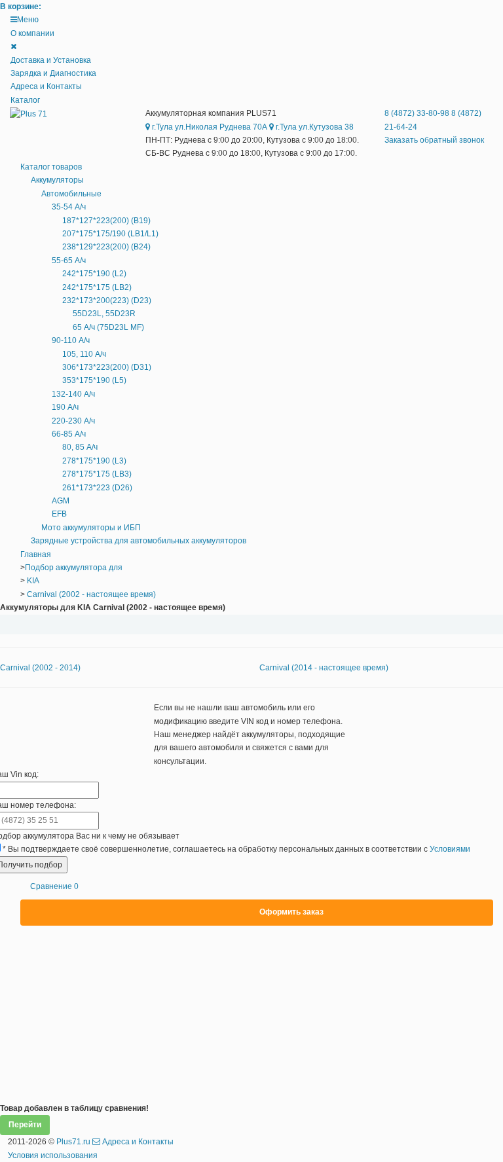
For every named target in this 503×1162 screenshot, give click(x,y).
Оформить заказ (291, 912)
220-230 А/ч (73, 421)
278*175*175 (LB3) (97, 474)
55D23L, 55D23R (104, 313)
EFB (59, 513)
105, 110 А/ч (84, 354)
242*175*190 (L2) (94, 273)
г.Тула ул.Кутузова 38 (314, 127)
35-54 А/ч (69, 206)
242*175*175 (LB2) (97, 287)
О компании (32, 33)
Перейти (25, 1124)
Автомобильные (71, 193)
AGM (60, 500)
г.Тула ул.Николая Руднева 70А (208, 127)
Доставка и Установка (50, 60)
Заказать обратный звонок (434, 140)
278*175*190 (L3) (94, 460)
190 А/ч (65, 407)
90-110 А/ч (71, 340)
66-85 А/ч (69, 434)
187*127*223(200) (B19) (106, 220)
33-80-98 (417, 113)
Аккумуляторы (57, 180)
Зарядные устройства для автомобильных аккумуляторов (138, 540)
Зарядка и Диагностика (53, 73)
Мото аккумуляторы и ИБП (91, 527)
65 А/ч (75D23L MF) (108, 327)
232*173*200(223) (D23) (106, 300)
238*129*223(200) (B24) (106, 246)
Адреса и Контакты (46, 86)
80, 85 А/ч (80, 447)
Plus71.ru (73, 1141)
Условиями (450, 849)
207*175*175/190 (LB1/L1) (110, 233)
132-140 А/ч (73, 394)
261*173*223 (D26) (97, 487)
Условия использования (53, 1155)
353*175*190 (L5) (94, 380)
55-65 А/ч (69, 260)
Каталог (25, 100)
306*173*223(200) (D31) (106, 367)
